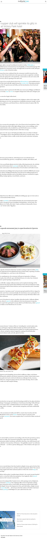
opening (15, 166)
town (11, 91)
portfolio (6, 200)
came (7, 91)
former (15, 414)
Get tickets (3, 537)
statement (7, 416)
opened (8, 301)
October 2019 (24, 83)
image (34, 469)
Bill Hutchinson (24, 81)
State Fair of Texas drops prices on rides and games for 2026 (27, 514)
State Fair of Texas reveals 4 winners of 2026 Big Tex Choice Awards (27, 525)
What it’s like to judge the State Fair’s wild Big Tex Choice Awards (26, 520)
